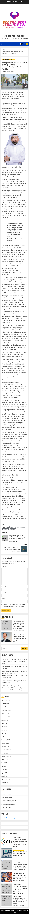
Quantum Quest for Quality (8, 818)
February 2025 (5, 740)
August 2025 (4, 720)
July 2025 (4, 723)
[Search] (24, 43)
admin (4, 71)
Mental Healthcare (6, 807)
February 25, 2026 (18, 905)
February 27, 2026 (18, 857)
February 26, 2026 (18, 880)
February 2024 (5, 779)
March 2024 (4, 776)
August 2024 (4, 759)
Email (3, 593)
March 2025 (4, 736)
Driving (11, 527)
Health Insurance (6, 794)
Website (3, 599)
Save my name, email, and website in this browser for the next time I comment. (14, 605)
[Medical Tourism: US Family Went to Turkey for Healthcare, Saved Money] (6, 900)
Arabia (7, 527)
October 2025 (5, 713)
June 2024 (4, 766)
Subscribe (27, 44)
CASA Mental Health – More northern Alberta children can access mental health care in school (14, 661)
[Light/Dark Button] (21, 44)
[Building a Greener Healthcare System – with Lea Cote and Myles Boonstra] (6, 625)
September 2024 (6, 756)
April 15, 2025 (11, 71)
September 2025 (6, 717)
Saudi (7, 529)
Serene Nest (14, 36)
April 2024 (4, 773)
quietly (3, 529)
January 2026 (5, 704)
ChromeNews (21, 910)
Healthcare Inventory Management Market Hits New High (19, 877)
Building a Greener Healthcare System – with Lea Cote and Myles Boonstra (19, 625)
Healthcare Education (7, 797)
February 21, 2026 (18, 630)
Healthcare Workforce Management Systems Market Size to (20, 853)
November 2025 (6, 710)
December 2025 (5, 707)
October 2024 (5, 753)
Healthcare (16, 527)
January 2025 (5, 743)
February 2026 (5, 700)
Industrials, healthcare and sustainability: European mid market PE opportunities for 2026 (20, 638)
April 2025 (4, 733)
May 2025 (4, 730)
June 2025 (4, 727)
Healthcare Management (8, 801)
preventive (22, 527)
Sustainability (12, 529)
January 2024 (5, 782)
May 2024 (4, 769)
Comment (4, 566)
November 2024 (6, 750)
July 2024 (4, 763)
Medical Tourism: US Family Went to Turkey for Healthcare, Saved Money (20, 900)
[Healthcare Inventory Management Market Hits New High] (6, 877)
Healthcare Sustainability (8, 59)
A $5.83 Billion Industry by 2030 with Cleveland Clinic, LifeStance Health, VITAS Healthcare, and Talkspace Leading (13, 688)
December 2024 (5, 746)
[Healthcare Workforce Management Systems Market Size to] (6, 853)
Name (3, 587)
